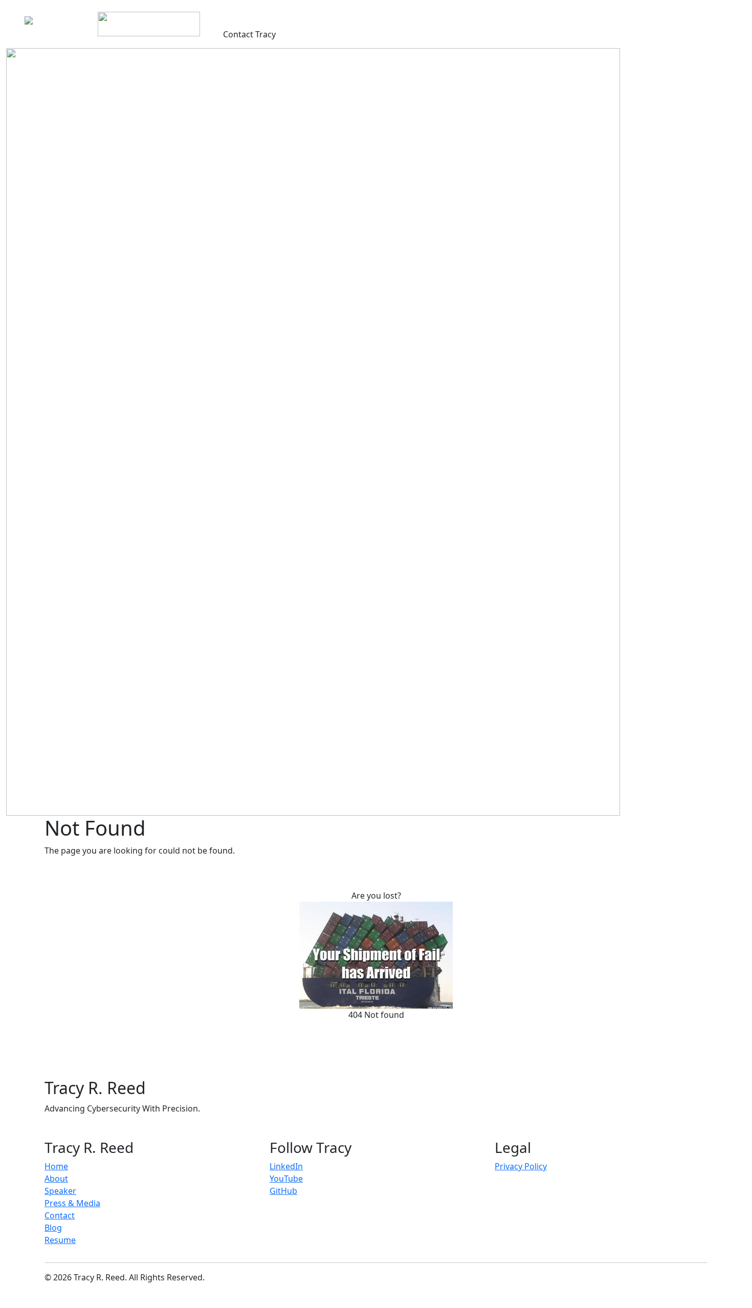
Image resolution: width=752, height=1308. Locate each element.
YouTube (286, 1178)
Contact (60, 1215)
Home (224, 14)
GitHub (283, 1190)
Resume (456, 14)
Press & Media (343, 14)
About (256, 14)
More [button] (415, 14)
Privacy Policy (521, 1166)
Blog (388, 14)
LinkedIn (286, 1166)
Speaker (291, 14)
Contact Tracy (249, 34)
